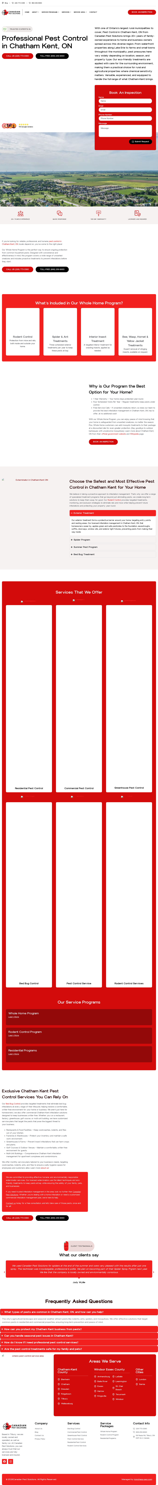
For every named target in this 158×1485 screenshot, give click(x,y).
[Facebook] (4, 1461)
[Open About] (38, 12)
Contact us (11, 1203)
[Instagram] (10, 1461)
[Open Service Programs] (58, 12)
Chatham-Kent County (67, 1371)
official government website (113, 434)
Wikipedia (134, 434)
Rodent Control (114, 500)
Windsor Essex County (109, 1369)
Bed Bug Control (13, 1104)
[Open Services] (70, 12)
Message (103, 123)
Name (101, 97)
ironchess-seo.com (143, 1479)
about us (45, 1168)
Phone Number (105, 114)
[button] (4, 1272)
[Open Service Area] (86, 12)
